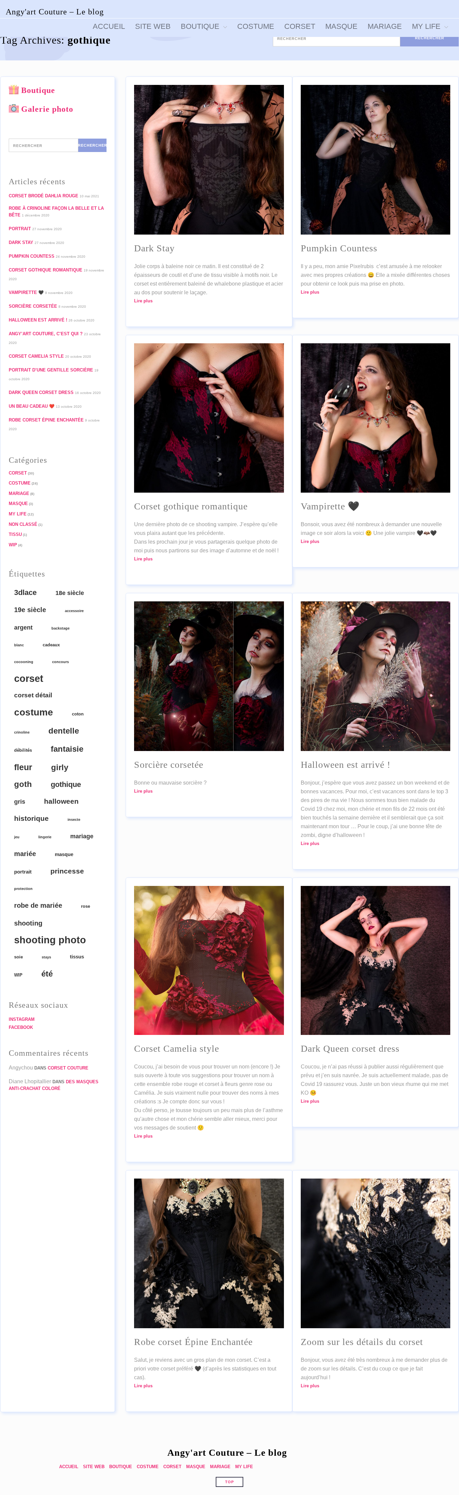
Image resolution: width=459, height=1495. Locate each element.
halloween (61, 801)
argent (23, 627)
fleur (23, 767)
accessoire (74, 611)
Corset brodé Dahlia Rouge (43, 195)
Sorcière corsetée (33, 306)
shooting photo (50, 940)
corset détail (33, 695)
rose (85, 906)
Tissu (15, 534)
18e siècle (69, 593)
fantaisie (67, 748)
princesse (67, 871)
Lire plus (143, 300)
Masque (18, 503)
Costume (20, 483)
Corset (18, 473)
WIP (13, 544)
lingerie (44, 837)
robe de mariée (38, 905)
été (47, 973)
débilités (23, 750)
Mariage (19, 493)
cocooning (23, 662)
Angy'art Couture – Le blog (55, 11)
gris (19, 801)
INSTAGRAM (22, 1019)
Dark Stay (21, 242)
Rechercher (429, 38)
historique (31, 818)
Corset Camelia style (36, 356)
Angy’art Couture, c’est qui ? (46, 333)
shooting (28, 923)
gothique (66, 784)
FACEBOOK (21, 1027)
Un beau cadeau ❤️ (31, 406)
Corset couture (68, 1067)
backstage (60, 628)
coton (78, 713)
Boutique (38, 90)
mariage (81, 836)
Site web (94, 1466)
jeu (16, 837)
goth (23, 784)
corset (28, 679)
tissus (77, 956)
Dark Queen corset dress (41, 392)
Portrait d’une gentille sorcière (51, 369)
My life (18, 513)
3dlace (25, 592)
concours (60, 662)
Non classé (23, 524)
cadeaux (51, 644)
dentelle (63, 730)
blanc (19, 645)
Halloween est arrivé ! (38, 319)
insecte (74, 819)
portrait (23, 872)
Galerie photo (47, 109)
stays (46, 957)
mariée (25, 853)
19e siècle (30, 609)
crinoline (22, 732)
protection (23, 889)
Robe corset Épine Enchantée (46, 419)
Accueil (68, 1466)
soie (18, 956)
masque (64, 854)
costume (33, 712)
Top (229, 1482)
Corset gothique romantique (45, 269)
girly (59, 767)
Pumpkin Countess (31, 256)
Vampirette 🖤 (26, 292)
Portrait (20, 228)
